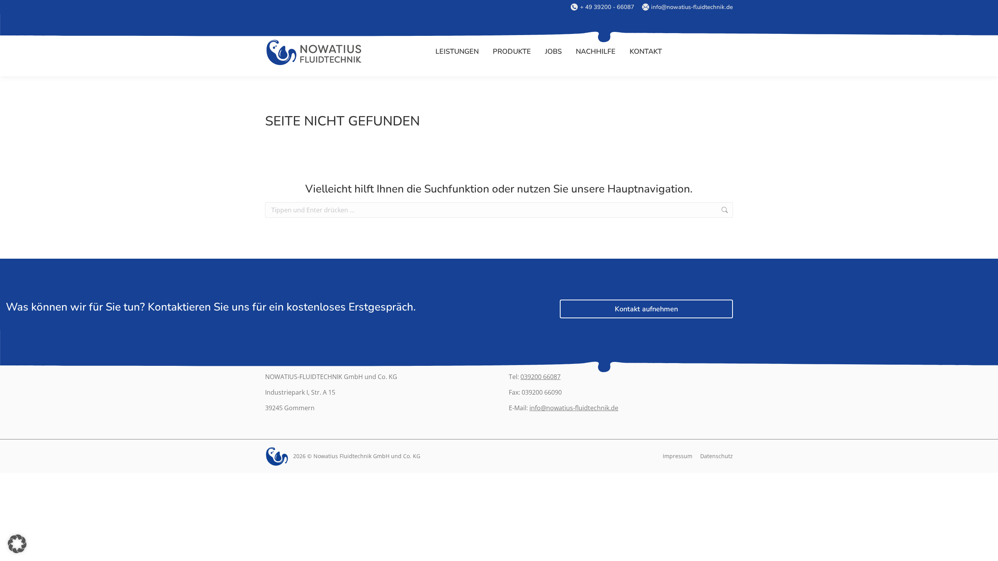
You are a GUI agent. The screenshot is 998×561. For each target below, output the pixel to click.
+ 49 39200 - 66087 (607, 7)
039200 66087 (540, 376)
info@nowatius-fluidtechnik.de (692, 7)
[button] (17, 544)
